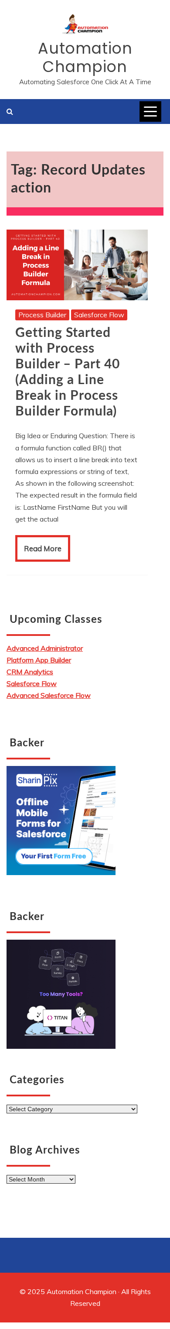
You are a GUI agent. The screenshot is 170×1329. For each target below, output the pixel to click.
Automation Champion (85, 57)
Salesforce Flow (99, 314)
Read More (42, 548)
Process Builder (42, 314)
